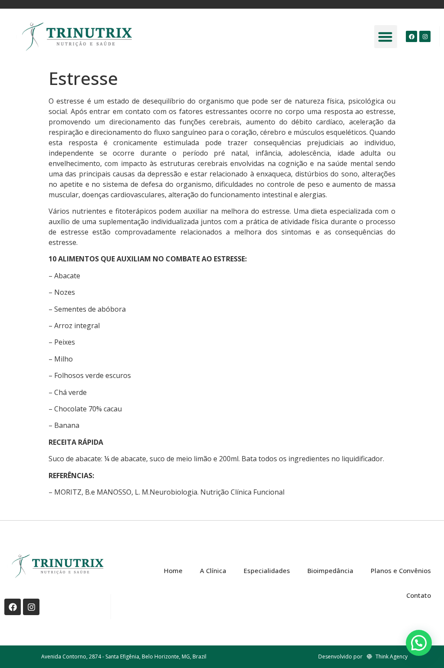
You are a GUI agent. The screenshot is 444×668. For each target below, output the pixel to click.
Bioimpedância (330, 570)
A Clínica (213, 570)
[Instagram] (425, 36)
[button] (385, 36)
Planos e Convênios (401, 570)
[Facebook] (411, 36)
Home (173, 570)
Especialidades (267, 570)
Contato (418, 595)
